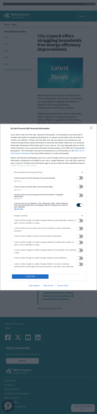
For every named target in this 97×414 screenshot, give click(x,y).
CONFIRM (30, 276)
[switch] (80, 178)
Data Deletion (34, 286)
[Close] (92, 128)
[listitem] (48, 172)
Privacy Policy (62, 286)
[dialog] (48, 207)
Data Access (48, 286)
